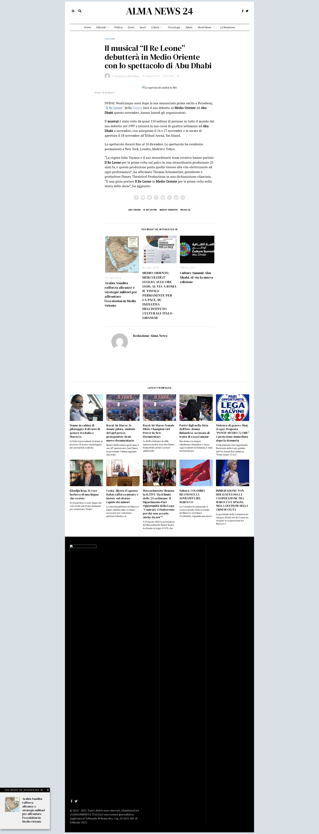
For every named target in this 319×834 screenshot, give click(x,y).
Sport (143, 27)
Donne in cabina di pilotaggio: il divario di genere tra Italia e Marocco (85, 431)
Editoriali (101, 27)
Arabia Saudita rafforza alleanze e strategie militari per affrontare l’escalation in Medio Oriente (121, 294)
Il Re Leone (150, 209)
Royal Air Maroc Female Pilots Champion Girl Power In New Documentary (158, 431)
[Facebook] (242, 11)
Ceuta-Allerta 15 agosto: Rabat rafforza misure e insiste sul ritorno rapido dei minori (122, 496)
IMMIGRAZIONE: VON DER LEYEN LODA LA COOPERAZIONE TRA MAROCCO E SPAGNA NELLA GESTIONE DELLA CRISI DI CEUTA (232, 500)
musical (185, 209)
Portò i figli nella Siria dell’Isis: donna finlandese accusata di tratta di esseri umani (194, 431)
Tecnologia (174, 27)
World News (204, 27)
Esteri (131, 27)
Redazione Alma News (150, 335)
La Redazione (227, 27)
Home (87, 27)
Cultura (155, 27)
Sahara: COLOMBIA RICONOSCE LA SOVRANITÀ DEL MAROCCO (192, 496)
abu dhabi (134, 209)
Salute (189, 27)
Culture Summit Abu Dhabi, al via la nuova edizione (196, 277)
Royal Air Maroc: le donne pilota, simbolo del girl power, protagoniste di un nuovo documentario (120, 432)
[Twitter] (247, 11)
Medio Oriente (169, 209)
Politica (118, 27)
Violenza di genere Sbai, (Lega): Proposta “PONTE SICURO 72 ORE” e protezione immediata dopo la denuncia (232, 432)
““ (114, 108)
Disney (137, 108)
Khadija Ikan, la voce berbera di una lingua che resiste (84, 494)
